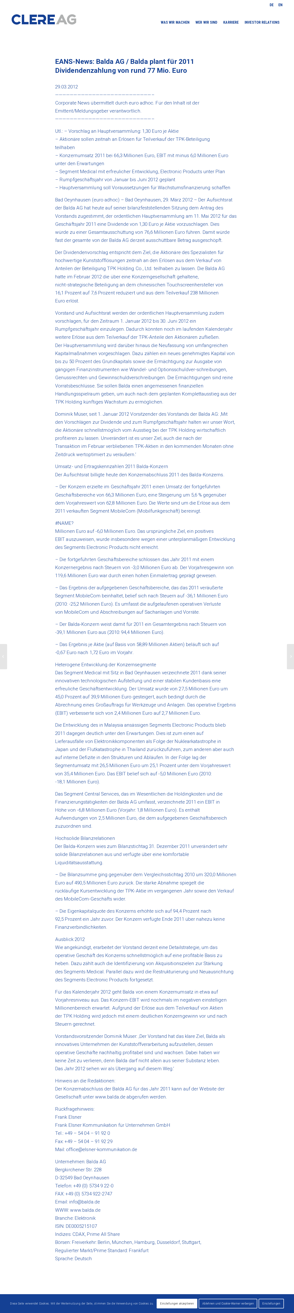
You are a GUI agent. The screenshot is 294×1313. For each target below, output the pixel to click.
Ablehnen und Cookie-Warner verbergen (228, 1303)
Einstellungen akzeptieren (177, 1303)
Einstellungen (271, 1303)
